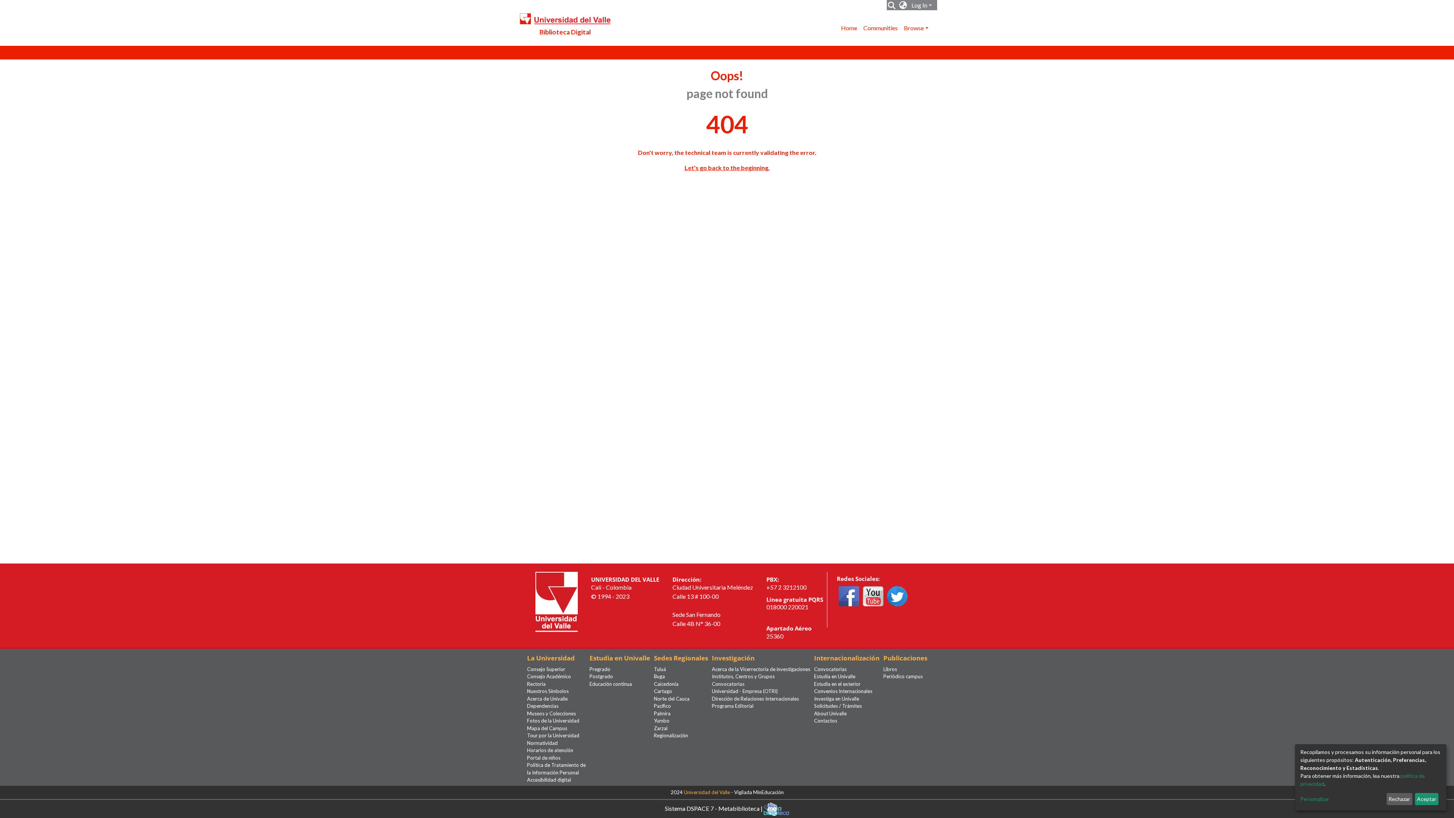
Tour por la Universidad (553, 735)
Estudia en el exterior (837, 684)
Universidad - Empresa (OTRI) (745, 691)
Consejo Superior (546, 669)
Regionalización (671, 735)
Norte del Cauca (672, 699)
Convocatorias (728, 684)
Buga (659, 676)
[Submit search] (892, 5)
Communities (880, 27)
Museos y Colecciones (551, 713)
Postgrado (601, 676)
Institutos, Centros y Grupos (743, 676)
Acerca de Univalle (547, 699)
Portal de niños (543, 758)
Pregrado (600, 669)
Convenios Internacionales (843, 691)
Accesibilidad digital (549, 780)
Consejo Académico (549, 676)
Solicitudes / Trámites (838, 706)
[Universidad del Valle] (556, 601)
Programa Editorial (733, 706)
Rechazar (1399, 799)
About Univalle (830, 713)
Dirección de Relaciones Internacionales (755, 699)
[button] (903, 5)
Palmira (662, 713)
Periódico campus (903, 676)
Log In (919, 5)
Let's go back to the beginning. (727, 167)
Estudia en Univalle (834, 676)
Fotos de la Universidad (553, 721)
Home (849, 27)
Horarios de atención (550, 750)
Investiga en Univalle (836, 699)
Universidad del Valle (707, 792)
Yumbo (661, 721)
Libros (890, 669)
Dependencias (543, 706)
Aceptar (1426, 799)
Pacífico (662, 706)
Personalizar (1314, 799)
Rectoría (536, 684)
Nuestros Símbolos (548, 691)
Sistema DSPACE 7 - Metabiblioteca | (714, 808)
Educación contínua (611, 684)
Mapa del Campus (547, 728)
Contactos (825, 721)
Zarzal (661, 728)
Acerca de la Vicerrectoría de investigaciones (761, 669)
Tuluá (660, 669)
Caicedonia (666, 684)
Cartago (663, 691)
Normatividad (542, 743)
